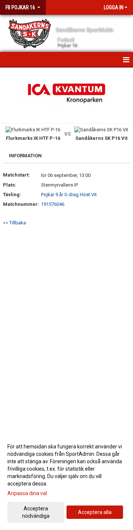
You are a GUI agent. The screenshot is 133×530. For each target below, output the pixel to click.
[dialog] (66, 481)
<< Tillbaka (14, 223)
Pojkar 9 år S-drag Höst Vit (69, 194)
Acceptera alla (95, 512)
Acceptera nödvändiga (36, 512)
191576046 (52, 204)
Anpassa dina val (27, 493)
